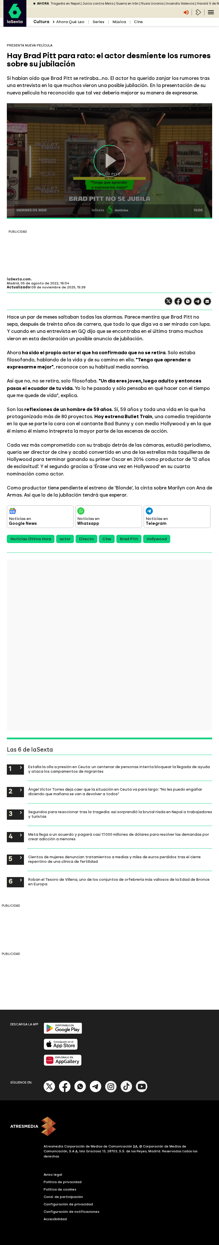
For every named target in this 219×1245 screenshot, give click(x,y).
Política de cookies (60, 1189)
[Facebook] (65, 1091)
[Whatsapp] (80, 1091)
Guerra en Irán (127, 3)
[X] (168, 303)
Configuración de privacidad (68, 1204)
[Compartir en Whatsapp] (188, 303)
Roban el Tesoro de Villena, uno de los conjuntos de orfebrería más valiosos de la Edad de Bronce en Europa (119, 881)
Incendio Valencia (180, 3)
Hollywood (157, 539)
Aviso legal (53, 1175)
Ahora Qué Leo (70, 21)
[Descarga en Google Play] (63, 1032)
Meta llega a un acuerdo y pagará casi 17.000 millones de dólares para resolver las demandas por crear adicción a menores (118, 836)
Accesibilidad (55, 1219)
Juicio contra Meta (97, 3)
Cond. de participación (63, 1197)
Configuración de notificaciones (72, 1212)
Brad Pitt (129, 539)
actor (65, 539)
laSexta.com (19, 279)
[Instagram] (111, 1091)
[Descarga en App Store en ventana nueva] (61, 1048)
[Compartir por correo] (207, 303)
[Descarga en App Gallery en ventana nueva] (63, 1064)
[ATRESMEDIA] (109, 1127)
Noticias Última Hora (30, 539)
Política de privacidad (63, 1182)
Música (119, 21)
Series (98, 21)
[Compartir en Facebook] (178, 303)
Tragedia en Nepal (65, 3)
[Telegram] (96, 1091)
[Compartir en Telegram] (197, 303)
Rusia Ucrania (152, 3)
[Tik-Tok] (126, 1091)
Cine (138, 21)
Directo (86, 539)
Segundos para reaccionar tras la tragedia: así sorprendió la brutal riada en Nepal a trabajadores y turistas (120, 814)
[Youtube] (142, 1091)
